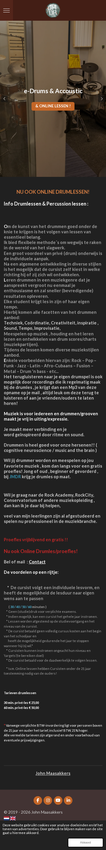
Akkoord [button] (85, 842)
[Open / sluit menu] (6, 10)
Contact (37, 561)
